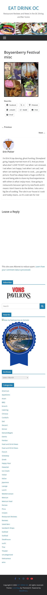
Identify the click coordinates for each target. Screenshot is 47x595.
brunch (4, 406)
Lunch (4, 490)
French (4, 452)
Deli (3, 421)
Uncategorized (7, 555)
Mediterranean (7, 494)
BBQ (3, 402)
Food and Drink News (10, 444)
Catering (5, 410)
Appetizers (6, 395)
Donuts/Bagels (7, 433)
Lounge (4, 486)
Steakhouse (6, 539)
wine (3, 562)
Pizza (4, 509)
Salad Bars (6, 524)
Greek (4, 459)
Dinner (4, 429)
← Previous (7, 127)
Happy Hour (6, 463)
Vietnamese (6, 558)
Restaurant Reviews (9, 516)
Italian (4, 478)
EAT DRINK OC (23, 8)
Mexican (5, 497)
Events (4, 437)
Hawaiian (5, 467)
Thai (3, 547)
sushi (4, 543)
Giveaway (5, 456)
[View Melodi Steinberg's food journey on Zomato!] (15, 320)
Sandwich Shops (8, 528)
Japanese (5, 482)
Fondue (5, 440)
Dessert (5, 425)
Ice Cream (5, 471)
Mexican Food (7, 501)
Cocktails (5, 417)
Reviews (5, 520)
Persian (5, 505)
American (5, 391)
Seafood (5, 532)
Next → (42, 132)
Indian (4, 475)
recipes (4, 513)
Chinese (5, 414)
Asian (4, 398)
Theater (5, 551)
